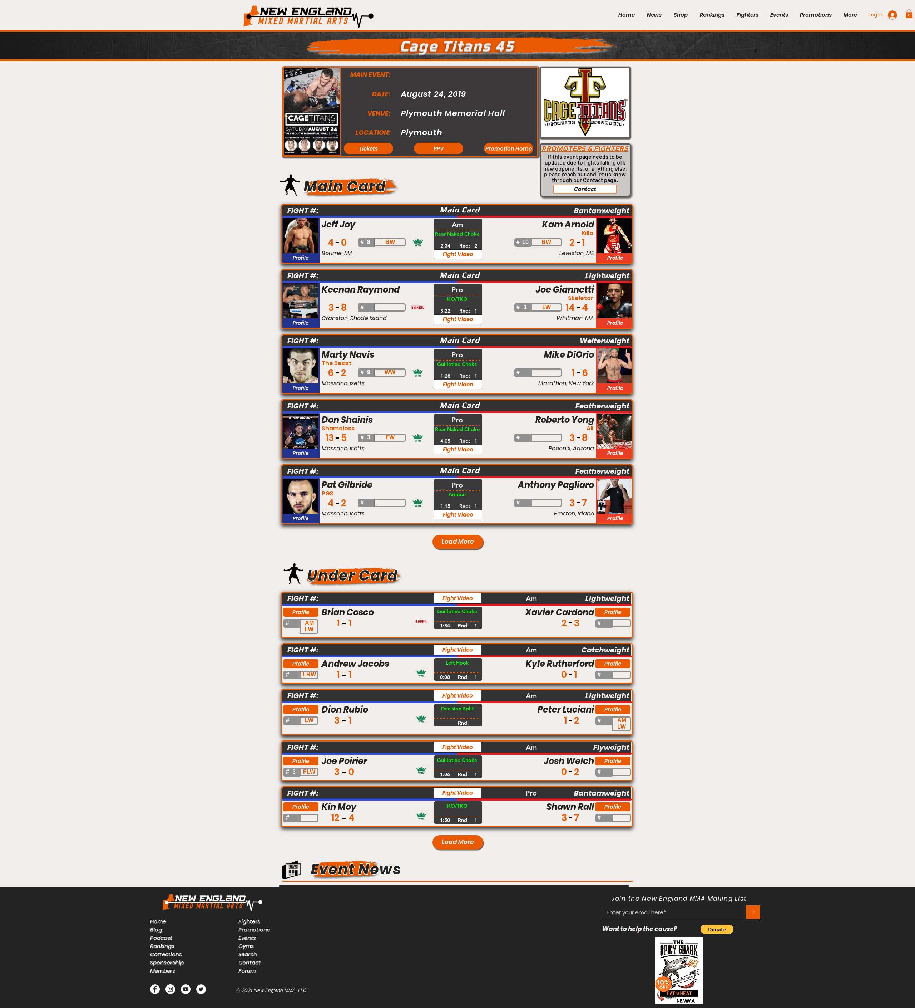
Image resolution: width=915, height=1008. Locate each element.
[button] (909, 13)
